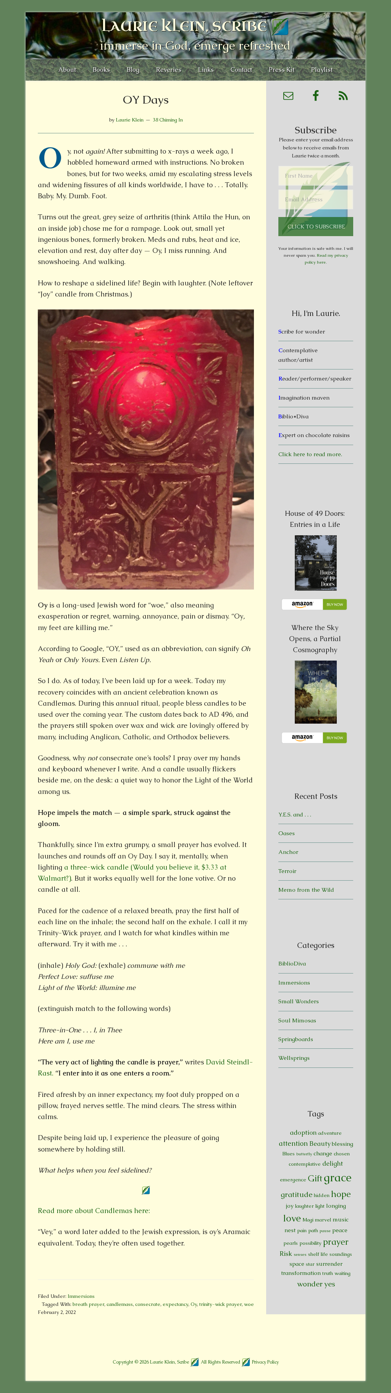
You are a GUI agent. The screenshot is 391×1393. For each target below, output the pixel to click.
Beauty (319, 1143)
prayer (336, 1241)
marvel (323, 1219)
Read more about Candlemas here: (94, 1210)
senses (300, 1254)
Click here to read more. (310, 454)
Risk (286, 1253)
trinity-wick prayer (220, 1304)
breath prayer (88, 1304)
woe (249, 1304)
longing (336, 1205)
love (292, 1218)
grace (338, 1177)
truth (327, 1273)
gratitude (296, 1194)
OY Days (146, 99)
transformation (301, 1272)
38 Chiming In (168, 120)
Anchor (288, 851)
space (296, 1263)
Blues (288, 1153)
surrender (329, 1263)
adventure (330, 1133)
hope (341, 1194)
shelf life (318, 1254)
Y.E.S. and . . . (294, 814)
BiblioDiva (292, 963)
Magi (307, 1219)
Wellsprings (294, 1057)
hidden (322, 1195)
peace (339, 1230)
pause (325, 1230)
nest (290, 1230)
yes (329, 1284)
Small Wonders (298, 1001)
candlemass (120, 1304)
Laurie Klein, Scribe (184, 27)
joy (290, 1205)
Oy (194, 1304)
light (320, 1206)
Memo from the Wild (306, 889)
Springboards (295, 1039)
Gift (315, 1178)
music (341, 1219)
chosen (342, 1153)
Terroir (287, 871)
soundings (341, 1254)
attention (293, 1143)
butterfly (304, 1154)
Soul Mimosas (297, 1020)
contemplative (305, 1164)
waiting (342, 1273)
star (310, 1264)
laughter (304, 1206)
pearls (290, 1243)
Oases (286, 833)
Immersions (81, 1296)
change (322, 1153)
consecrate (147, 1304)
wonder (310, 1284)
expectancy (175, 1304)
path (313, 1230)
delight (332, 1163)
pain (302, 1230)
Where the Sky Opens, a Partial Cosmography (315, 638)
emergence (293, 1179)
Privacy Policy (265, 1362)
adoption (303, 1132)
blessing (342, 1143)
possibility (310, 1243)
